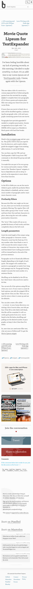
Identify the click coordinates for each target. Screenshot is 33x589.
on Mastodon (15, 529)
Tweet (16, 50)
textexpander (25, 358)
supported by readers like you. (20, 513)
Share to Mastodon (16, 451)
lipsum (6, 358)
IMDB (3, 98)
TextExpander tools (12, 78)
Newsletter (17, 579)
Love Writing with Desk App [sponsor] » (23, 23)
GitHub (7, 498)
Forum (16, 582)
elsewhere (21, 498)
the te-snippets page (13, 139)
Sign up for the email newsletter (12, 501)
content (8, 513)
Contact (16, 577)
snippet (14, 358)
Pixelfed (7, 582)
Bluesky (22, 505)
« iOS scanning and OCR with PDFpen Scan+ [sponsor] (7, 23)
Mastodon (12, 498)
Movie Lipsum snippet (8, 333)
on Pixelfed (14, 522)
